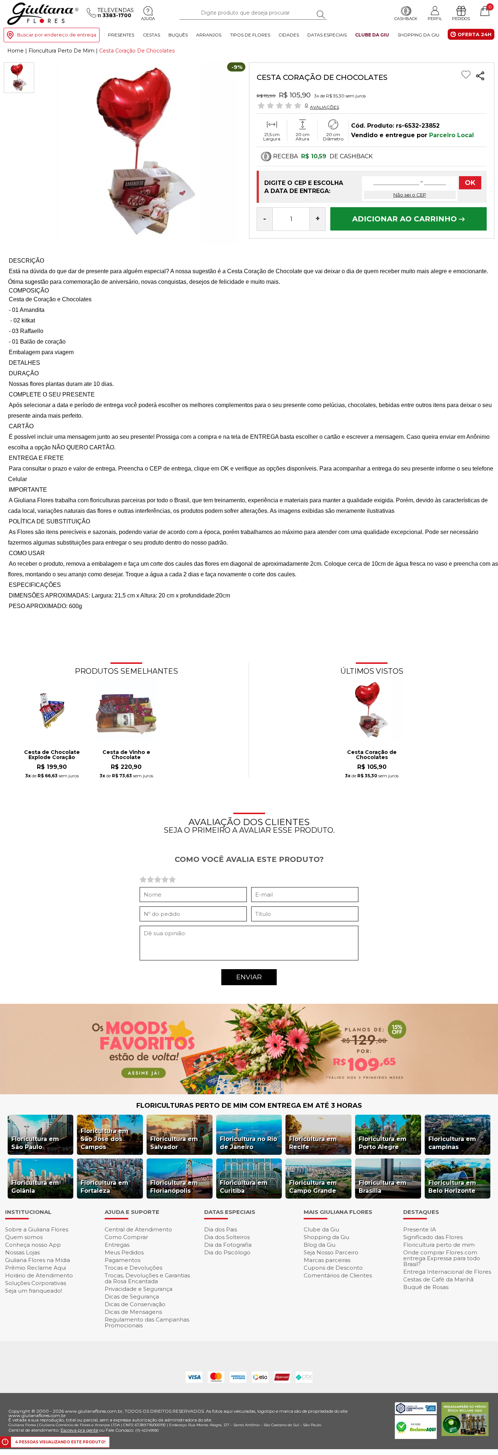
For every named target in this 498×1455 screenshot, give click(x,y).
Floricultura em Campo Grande (313, 1186)
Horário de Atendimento (39, 1275)
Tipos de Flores (250, 35)
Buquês (178, 35)
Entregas (117, 1244)
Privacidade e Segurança (138, 1288)
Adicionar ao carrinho (405, 218)
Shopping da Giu (418, 35)
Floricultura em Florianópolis (174, 1186)
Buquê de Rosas (425, 1287)
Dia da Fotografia (228, 1244)
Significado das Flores (433, 1237)
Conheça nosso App (33, 1244)
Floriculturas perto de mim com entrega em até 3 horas (249, 1106)
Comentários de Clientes (338, 1275)
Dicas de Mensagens (133, 1311)
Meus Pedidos (124, 1252)
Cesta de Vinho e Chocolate (126, 755)
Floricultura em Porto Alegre (382, 1142)
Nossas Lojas (22, 1252)
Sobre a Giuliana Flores (36, 1229)
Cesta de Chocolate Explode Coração (52, 755)
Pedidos (461, 18)
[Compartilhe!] (480, 77)
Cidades (289, 35)
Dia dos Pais (220, 1229)
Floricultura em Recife (313, 1142)
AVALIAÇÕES (324, 106)
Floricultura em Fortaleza (104, 1186)
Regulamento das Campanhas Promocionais (147, 1322)
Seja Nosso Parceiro (331, 1252)
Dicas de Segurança (132, 1296)
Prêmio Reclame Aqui (35, 1267)
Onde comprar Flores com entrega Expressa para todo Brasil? (441, 1258)
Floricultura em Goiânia (35, 1186)
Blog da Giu (319, 1244)
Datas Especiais (327, 35)
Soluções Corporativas (35, 1283)
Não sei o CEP (409, 195)
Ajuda (148, 18)
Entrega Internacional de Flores (447, 1271)
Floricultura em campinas (452, 1142)
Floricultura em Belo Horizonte (452, 1186)
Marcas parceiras (327, 1260)
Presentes (121, 35)
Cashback (405, 18)
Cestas (151, 35)
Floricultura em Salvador (174, 1142)
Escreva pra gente (79, 1430)
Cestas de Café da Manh (438, 1279)
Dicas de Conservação (135, 1304)
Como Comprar (126, 1237)
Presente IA (419, 1229)
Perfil (435, 18)
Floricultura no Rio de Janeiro (248, 1142)
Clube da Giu (372, 35)
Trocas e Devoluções (133, 1267)
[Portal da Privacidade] (416, 1412)
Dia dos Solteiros (227, 1237)
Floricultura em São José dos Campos (104, 1138)
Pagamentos (122, 1260)
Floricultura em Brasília (382, 1186)
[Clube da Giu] (249, 1092)
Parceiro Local (451, 135)
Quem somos (24, 1237)
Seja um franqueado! (33, 1290)
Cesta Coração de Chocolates (372, 755)
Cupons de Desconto (333, 1267)
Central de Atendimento (138, 1229)
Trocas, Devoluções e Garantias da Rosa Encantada (147, 1278)
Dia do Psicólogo (227, 1252)
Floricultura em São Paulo (35, 1142)
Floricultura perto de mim (439, 1244)
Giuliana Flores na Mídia (37, 1260)
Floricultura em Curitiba (244, 1186)
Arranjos (208, 35)
